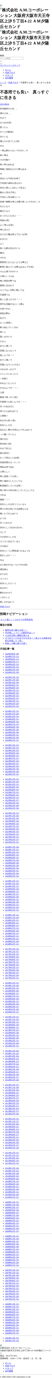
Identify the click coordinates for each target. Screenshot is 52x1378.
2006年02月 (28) (12, 1330)
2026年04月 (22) (12, 664)
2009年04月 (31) (12, 1223)
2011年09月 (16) (12, 1161)
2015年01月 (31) (12, 1046)
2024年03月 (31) (12, 735)
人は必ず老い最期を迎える (17, 635)
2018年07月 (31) (12, 928)
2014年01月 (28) (12, 1080)
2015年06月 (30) (12, 1033)
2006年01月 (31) (12, 1333)
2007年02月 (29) (12, 1296)
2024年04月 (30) (12, 732)
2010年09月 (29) (12, 1176)
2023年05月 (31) (12, 764)
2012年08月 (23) (12, 1129)
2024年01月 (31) (12, 740)
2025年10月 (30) (12, 683)
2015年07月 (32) (12, 1030)
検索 (2, 55)
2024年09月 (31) (12, 719)
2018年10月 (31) (12, 920)
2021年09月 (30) (12, 821)
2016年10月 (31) (12, 988)
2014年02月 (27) (12, 1077)
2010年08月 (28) (12, 1179)
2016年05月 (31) (12, 1001)
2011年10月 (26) (12, 1158)
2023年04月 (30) (12, 766)
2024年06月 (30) (12, 727)
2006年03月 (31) (12, 1328)
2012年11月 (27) (12, 1121)
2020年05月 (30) (12, 866)
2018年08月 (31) (12, 926)
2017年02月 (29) (12, 975)
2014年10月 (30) (12, 1056)
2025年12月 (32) (12, 677)
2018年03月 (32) (12, 939)
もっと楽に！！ (7, 619)
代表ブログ (10, 73)
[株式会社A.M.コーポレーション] (1, 5)
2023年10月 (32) (12, 750)
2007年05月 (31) (12, 1289)
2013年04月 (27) (12, 1106)
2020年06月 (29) (12, 863)
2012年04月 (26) (12, 1140)
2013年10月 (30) (12, 1090)
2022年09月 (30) (12, 787)
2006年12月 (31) (12, 1304)
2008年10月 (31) (12, 1241)
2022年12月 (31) (12, 779)
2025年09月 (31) (12, 685)
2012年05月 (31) (12, 1137)
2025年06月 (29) (12, 693)
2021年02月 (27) (12, 839)
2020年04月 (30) (12, 868)
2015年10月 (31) (12, 1022)
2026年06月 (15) (12, 659)
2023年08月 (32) (12, 756)
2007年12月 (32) (12, 1270)
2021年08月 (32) (12, 824)
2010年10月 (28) (12, 1173)
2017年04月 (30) (12, 970)
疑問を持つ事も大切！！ (16, 630)
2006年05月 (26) (12, 1323)
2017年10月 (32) (12, 954)
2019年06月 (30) (12, 897)
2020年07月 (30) (12, 860)
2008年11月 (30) (12, 1239)
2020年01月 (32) (12, 876)
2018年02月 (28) (12, 941)
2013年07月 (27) (12, 1098)
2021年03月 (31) (12, 837)
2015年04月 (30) (12, 1038)
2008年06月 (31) (12, 1252)
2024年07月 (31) (12, 724)
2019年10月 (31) (12, 886)
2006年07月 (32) (12, 1317)
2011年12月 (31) (12, 1153)
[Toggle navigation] (1, 63)
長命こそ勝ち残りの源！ (16, 643)
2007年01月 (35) (12, 1299)
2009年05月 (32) (12, 1221)
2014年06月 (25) (12, 1067)
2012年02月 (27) (12, 1145)
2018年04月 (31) (12, 936)
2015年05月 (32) (12, 1035)
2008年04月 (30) (12, 1257)
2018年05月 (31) (12, 933)
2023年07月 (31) (12, 758)
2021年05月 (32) (12, 832)
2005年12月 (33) (12, 1338)
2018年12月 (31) (12, 915)
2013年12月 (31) (12, 1085)
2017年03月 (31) (12, 973)
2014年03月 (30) (12, 1075)
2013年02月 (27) (12, 1111)
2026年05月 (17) (12, 662)
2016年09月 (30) (12, 991)
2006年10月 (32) (12, 1309)
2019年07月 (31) (12, 894)
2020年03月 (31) (12, 871)
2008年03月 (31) (12, 1260)
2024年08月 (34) (12, 722)
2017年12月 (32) (12, 949)
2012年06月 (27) (12, 1135)
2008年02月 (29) (12, 1263)
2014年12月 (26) (12, 1051)
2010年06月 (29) (12, 1184)
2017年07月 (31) (12, 962)
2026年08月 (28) (12, 654)
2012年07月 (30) (12, 1132)
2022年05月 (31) (12, 798)
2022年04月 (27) (12, 800)
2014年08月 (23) (12, 1061)
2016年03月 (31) (12, 1007)
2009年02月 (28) (12, 1229)
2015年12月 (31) (12, 1017)
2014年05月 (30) (12, 1069)
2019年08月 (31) (12, 892)
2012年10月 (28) (12, 1124)
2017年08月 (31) (12, 959)
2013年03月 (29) (12, 1109)
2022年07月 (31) (12, 792)
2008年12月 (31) (12, 1236)
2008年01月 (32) (12, 1265)
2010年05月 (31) (12, 1187)
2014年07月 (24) (12, 1064)
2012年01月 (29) (12, 1148)
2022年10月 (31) (12, 784)
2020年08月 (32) (12, 858)
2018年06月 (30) (12, 931)
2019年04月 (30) (12, 902)
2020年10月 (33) (12, 852)
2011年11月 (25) (12, 1155)
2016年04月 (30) (12, 1004)
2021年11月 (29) (12, 816)
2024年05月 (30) (12, 730)
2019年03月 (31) (12, 905)
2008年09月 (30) (12, 1244)
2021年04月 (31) (12, 834)
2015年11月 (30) (12, 1019)
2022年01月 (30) (12, 808)
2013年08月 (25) (12, 1095)
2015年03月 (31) (12, 1041)
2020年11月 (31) (12, 850)
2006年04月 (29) (12, 1325)
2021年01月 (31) (12, 842)
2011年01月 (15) (12, 1163)
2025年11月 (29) (12, 680)
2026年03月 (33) (12, 667)
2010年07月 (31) (12, 1181)
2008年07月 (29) (12, 1249)
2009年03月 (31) (12, 1226)
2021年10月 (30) (12, 818)
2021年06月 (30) (12, 829)
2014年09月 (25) (12, 1059)
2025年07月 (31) (12, 690)
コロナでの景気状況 (24, 619)
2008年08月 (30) (12, 1247)
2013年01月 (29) (12, 1114)
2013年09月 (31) (12, 1093)
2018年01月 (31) (12, 944)
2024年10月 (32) (12, 716)
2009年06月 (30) (12, 1218)
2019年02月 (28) (12, 907)
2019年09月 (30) (12, 889)
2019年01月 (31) (12, 910)
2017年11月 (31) (12, 952)
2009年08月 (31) (12, 1213)
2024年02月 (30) (12, 738)
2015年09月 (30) (12, 1025)
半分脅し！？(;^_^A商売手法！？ (20, 633)
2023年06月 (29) (12, 761)
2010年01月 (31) (12, 1197)
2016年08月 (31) (12, 993)
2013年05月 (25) (12, 1103)
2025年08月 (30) (12, 688)
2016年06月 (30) (12, 999)
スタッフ (9, 75)
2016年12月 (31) (12, 983)
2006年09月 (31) (12, 1312)
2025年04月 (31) (12, 698)
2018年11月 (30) (12, 918)
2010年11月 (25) (12, 1171)
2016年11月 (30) (12, 986)
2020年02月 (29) (12, 873)
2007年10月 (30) (12, 1275)
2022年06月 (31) (12, 795)
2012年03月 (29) (12, 1143)
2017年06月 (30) (12, 965)
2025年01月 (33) (12, 706)
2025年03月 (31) (12, 701)
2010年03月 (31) (12, 1192)
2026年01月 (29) (12, 672)
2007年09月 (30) (12, 1278)
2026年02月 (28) (12, 670)
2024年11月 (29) (12, 714)
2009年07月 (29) (12, 1215)
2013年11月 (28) (12, 1087)
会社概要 (9, 78)
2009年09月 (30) (12, 1210)
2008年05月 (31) (12, 1255)
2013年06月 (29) (12, 1101)
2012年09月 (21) (12, 1127)
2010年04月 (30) (12, 1189)
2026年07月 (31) (12, 656)
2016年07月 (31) (12, 996)
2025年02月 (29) (12, 704)
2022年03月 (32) (12, 803)
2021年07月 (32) (12, 826)
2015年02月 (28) (12, 1043)
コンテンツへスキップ (10, 65)
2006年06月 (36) (12, 1320)
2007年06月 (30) (12, 1286)
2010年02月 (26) (12, 1195)
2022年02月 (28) (12, 806)
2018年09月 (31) (12, 923)
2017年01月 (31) (12, 978)
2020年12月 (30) (12, 847)
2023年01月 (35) (12, 774)
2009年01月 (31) (12, 1231)
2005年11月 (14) (12, 1341)
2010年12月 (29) (12, 1168)
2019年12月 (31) (12, 881)
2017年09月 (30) (12, 957)
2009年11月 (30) (12, 1205)
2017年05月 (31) (12, 967)
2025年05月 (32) (12, 696)
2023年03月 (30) (12, 769)
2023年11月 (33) (12, 748)
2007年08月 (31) (12, 1281)
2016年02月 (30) (12, 1009)
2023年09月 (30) (12, 753)
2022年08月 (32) (12, 790)
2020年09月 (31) (12, 855)
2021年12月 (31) (12, 813)
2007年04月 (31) (12, 1291)
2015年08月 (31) (12, 1027)
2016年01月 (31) (12, 1012)
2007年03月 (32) (12, 1294)
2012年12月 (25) (12, 1119)
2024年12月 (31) (12, 711)
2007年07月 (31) (12, 1283)
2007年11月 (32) (12, 1273)
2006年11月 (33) (12, 1307)
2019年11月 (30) (12, 884)
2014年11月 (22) (12, 1053)
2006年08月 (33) (12, 1315)
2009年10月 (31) (12, 1207)
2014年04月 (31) (12, 1072)
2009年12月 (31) (12, 1202)
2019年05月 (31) (12, 899)
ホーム (8, 70)
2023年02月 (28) (12, 772)
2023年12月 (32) (12, 745)
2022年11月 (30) (12, 782)
